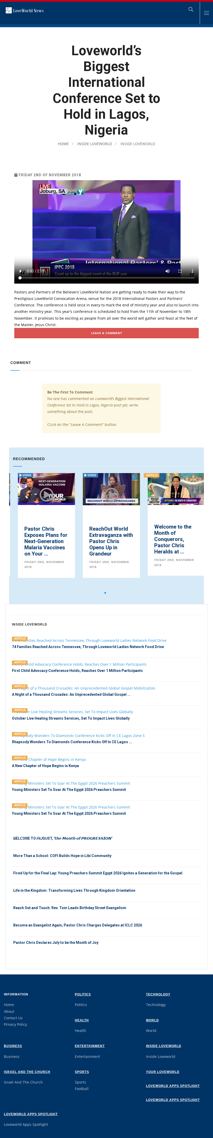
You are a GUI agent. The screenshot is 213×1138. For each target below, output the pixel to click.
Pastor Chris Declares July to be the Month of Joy (55, 942)
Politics (83, 994)
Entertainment (90, 1046)
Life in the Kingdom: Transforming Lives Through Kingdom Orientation (74, 890)
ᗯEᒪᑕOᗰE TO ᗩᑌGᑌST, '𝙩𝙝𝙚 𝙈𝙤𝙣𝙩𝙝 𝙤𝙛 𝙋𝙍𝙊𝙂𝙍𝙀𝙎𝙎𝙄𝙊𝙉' (62, 838)
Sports (82, 1072)
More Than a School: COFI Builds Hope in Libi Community (62, 856)
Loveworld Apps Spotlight (173, 1086)
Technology (158, 994)
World (152, 1020)
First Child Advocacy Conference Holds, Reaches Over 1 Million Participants (77, 671)
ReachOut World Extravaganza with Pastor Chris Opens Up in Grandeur (106, 541)
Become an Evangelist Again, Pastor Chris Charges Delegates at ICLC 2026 (77, 925)
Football (82, 1088)
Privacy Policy (15, 1024)
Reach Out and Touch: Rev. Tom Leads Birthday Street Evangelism (69, 908)
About (9, 1011)
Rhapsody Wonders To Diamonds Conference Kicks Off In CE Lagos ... (72, 742)
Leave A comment (106, 333)
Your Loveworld (162, 1072)
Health (82, 1020)
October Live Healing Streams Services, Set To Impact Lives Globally (71, 718)
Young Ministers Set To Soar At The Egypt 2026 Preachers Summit (69, 790)
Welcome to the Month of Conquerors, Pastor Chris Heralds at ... (168, 539)
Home (63, 143)
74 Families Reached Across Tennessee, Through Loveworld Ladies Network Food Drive (88, 647)
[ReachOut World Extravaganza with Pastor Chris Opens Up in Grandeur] (106, 488)
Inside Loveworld (94, 143)
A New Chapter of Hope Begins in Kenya (45, 766)
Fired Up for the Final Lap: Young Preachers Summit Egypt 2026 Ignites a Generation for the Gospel (97, 873)
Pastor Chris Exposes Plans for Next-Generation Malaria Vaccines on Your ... (41, 541)
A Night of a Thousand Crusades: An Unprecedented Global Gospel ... (71, 694)
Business (13, 1046)
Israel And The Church (27, 1072)
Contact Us (13, 1017)
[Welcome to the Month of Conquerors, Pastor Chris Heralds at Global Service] (171, 488)
